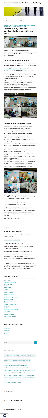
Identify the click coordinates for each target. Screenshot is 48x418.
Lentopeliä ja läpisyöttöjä (13, 400)
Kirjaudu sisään (7, 328)
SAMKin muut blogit (8, 239)
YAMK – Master (7, 311)
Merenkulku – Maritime (8, 299)
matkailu (24, 362)
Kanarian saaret (13, 360)
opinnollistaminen (8, 370)
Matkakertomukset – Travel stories (11, 297)
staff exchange (22, 375)
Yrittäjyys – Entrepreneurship (10, 316)
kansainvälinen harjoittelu (24, 360)
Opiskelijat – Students (8, 301)
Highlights (6, 285)
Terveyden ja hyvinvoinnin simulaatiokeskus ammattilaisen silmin (18, 31)
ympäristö (13, 382)
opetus (20, 367)
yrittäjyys (19, 382)
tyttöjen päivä (19, 377)
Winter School (27, 380)
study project (30, 375)
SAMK (16, 372)
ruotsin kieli (11, 372)
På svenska (6, 302)
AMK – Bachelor (7, 280)
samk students (7, 375)
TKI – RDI (6, 307)
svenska (6, 377)
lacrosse (13, 362)
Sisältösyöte (6, 330)
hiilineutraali (7, 358)
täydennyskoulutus (8, 380)
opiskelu (22, 370)
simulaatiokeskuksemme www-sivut (11, 68)
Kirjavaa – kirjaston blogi (13, 409)
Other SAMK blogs (16, 239)
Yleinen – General (7, 312)
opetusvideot (26, 367)
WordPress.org (7, 333)
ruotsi (5, 372)
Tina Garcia (11, 377)
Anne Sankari (6, 25)
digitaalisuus (16, 355)
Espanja (27, 355)
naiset (16, 367)
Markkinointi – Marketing (9, 294)
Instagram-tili (23, 68)
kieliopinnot (7, 362)
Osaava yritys (9, 391)
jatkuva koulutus (27, 358)
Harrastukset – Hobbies (8, 284)
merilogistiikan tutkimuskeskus (11, 365)
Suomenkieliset (25, 25)
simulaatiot (23, 26)
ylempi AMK (7, 382)
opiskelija (16, 370)
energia (22, 355)
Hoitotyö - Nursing (18, 25)
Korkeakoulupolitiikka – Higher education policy (13, 290)
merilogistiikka (23, 365)
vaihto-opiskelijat (19, 380)
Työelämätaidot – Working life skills (11, 309)
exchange (32, 355)
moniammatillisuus (7, 26)
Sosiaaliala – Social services (10, 304)
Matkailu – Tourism (7, 296)
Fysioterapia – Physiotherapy (10, 282)
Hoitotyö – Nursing (7, 287)
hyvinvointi (19, 358)
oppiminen (27, 370)
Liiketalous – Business (8, 292)
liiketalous (18, 362)
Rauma (33, 370)
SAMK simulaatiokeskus (16, 26)
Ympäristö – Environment (9, 314)
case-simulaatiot (31, 25)
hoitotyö (13, 358)
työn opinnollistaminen (29, 377)
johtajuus (6, 360)
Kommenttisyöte (7, 332)
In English (6, 289)
